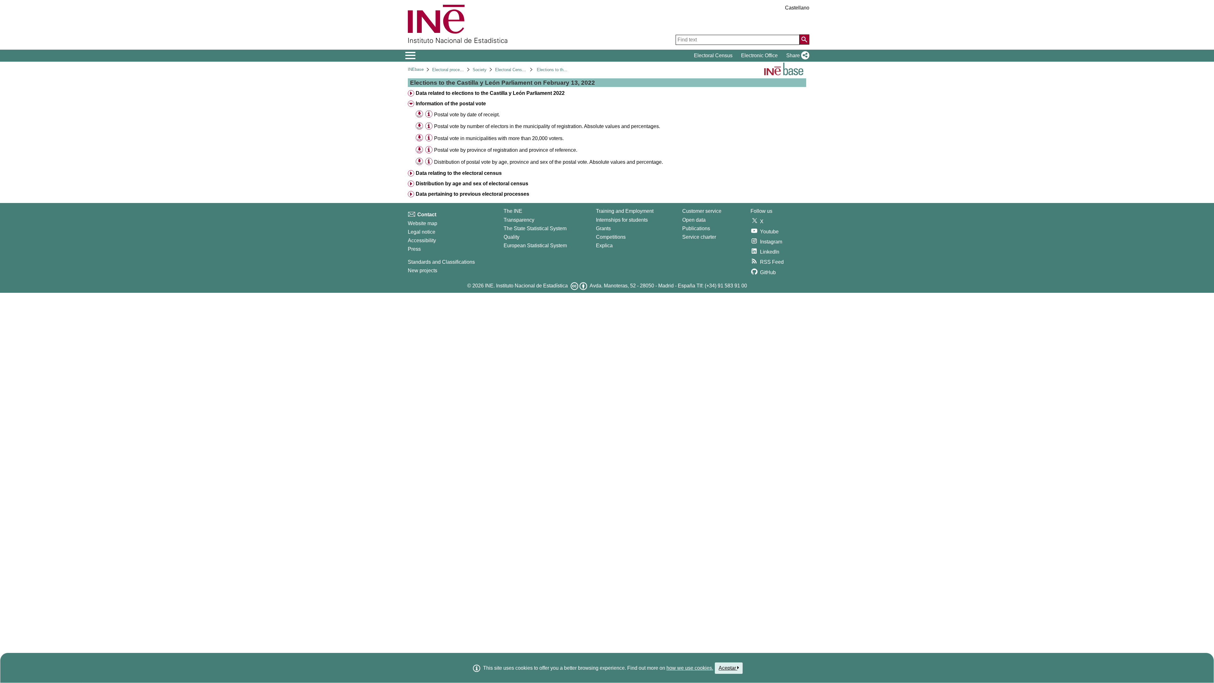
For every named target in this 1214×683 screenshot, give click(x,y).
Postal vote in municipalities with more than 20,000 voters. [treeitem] (499, 138)
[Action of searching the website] (804, 39)
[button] (796, 55)
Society (480, 69)
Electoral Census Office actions (524, 69)
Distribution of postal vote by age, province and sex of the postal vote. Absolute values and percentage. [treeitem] (548, 162)
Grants (603, 228)
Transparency (519, 220)
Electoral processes (450, 69)
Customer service (701, 211)
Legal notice (421, 232)
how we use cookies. (689, 668)
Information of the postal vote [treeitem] (451, 103)
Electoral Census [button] (713, 55)
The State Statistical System (535, 228)
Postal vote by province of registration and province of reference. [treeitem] (505, 150)
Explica (604, 245)
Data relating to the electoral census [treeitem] (459, 173)
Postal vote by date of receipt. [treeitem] (467, 114)
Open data (694, 220)
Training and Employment (624, 211)
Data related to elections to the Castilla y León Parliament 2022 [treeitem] (490, 93)
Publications (696, 228)
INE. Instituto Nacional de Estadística (526, 285)
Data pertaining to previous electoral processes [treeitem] (472, 194)
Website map (422, 223)
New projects (422, 270)
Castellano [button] (797, 7)
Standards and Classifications (441, 262)
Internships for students (622, 220)
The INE (513, 211)
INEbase (416, 69)
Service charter (699, 237)
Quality (511, 237)
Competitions (611, 237)
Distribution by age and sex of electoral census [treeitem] (472, 183)
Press (414, 249)
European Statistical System (535, 245)
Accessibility (422, 240)
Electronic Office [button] (759, 55)
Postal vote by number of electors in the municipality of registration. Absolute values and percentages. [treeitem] (547, 126)
